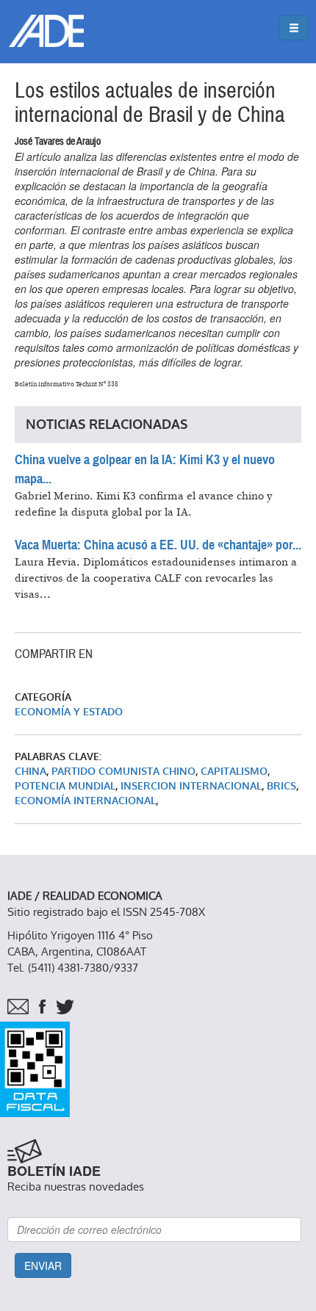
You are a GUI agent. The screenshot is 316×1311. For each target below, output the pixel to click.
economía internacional (85, 801)
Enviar (43, 1265)
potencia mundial (65, 786)
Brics (281, 786)
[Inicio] (46, 31)
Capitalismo (234, 772)
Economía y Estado (69, 712)
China (30, 772)
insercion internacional (191, 786)
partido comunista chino (123, 772)
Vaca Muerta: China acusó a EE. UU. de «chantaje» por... (158, 545)
